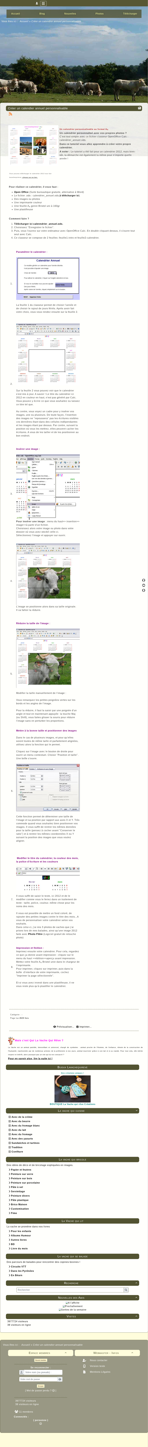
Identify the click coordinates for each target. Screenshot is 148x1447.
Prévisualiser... (65, 1027)
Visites (102, 1316)
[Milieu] (143, 585)
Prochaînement (74, 1306)
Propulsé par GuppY (51, 1438)
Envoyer (41, 1386)
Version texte (97, 1366)
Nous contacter (98, 1360)
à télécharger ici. (70, 195)
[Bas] (143, 590)
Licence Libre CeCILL (87, 1441)
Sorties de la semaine (73, 1309)
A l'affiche (73, 1303)
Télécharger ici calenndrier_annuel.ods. (38, 224)
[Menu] (43, 3)
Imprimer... (85, 1027)
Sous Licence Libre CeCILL (92, 1438)
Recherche (100, 1283)
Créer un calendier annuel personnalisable (38, 108)
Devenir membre (40, 1360)
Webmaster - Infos (113, 1352)
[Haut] (143, 580)
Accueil (24, 21)
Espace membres (48, 1352)
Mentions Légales (99, 1372)
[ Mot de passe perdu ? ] (40, 1390)
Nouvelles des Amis (97, 1297)
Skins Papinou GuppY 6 (62, 1441)
